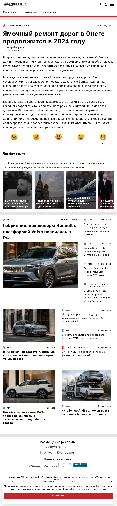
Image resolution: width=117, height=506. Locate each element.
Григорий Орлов (14, 47)
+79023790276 (57, 447)
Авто (9, 220)
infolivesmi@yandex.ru (57, 452)
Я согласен (58, 495)
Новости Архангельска (18, 26)
